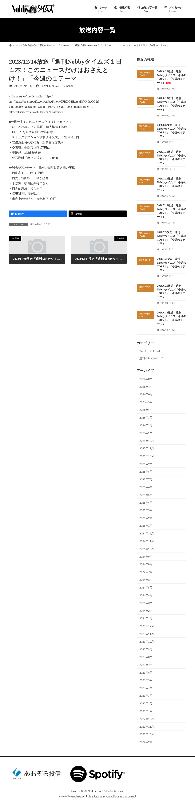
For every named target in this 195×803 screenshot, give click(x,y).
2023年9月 (145, 649)
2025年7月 (145, 479)
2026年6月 (145, 394)
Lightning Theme (96, 796)
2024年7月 (145, 571)
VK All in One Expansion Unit (122, 796)
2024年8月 (145, 564)
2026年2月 (145, 425)
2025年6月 (145, 487)
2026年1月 (145, 433)
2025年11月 (146, 448)
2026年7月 (145, 386)
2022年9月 (145, 742)
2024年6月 (145, 579)
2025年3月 (145, 510)
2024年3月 (145, 602)
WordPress (77, 796)
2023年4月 (145, 687)
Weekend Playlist (149, 350)
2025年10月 (146, 456)
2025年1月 (145, 525)
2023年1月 (145, 711)
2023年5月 (145, 680)
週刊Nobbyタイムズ (40, 224)
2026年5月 (145, 401)
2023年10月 (146, 641)
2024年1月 (145, 618)
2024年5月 (145, 587)
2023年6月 (145, 672)
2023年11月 (146, 633)
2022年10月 (146, 734)
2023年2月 (145, 703)
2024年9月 (145, 556)
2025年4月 (145, 502)
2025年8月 (145, 471)
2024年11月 (146, 541)
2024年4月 (145, 595)
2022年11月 (146, 726)
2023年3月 (145, 695)
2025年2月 (145, 517)
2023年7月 (145, 664)
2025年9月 (145, 463)
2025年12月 (146, 440)
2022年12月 (146, 718)
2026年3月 (145, 417)
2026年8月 (145, 378)
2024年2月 (145, 610)
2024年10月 (146, 548)
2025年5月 (145, 494)
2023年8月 (145, 657)
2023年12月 (146, 626)
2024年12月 (146, 533)
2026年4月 (145, 409)
